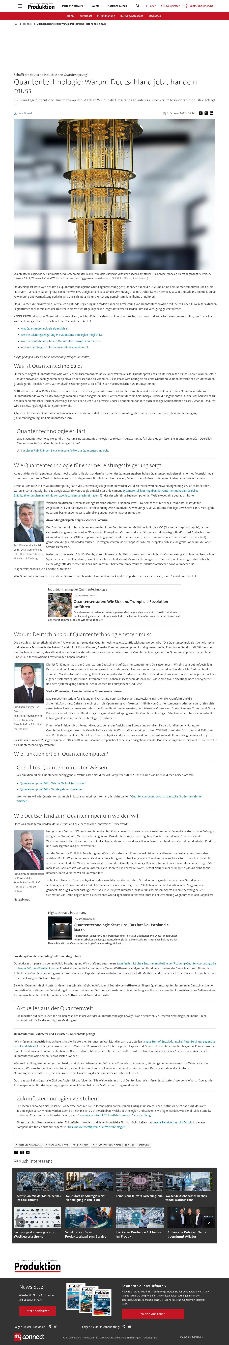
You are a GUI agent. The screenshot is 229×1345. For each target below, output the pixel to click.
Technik (69, 16)
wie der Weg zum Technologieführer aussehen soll (58, 347)
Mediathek (155, 16)
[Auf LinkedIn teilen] (212, 113)
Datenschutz (75, 1337)
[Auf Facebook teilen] (201, 113)
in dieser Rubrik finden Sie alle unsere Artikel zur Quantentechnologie (65, 450)
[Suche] (137, 6)
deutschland (81, 1145)
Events (95, 6)
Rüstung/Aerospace (131, 16)
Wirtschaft (85, 16)
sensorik (144, 1145)
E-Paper (151, 6)
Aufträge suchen (117, 6)
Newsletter (173, 6)
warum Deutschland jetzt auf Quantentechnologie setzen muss (60, 341)
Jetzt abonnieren (37, 1311)
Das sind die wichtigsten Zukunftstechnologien (97, 1127)
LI (56, 1326)
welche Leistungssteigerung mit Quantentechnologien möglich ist (61, 335)
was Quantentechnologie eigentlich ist (44, 328)
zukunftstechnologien (107, 1145)
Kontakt (147, 1337)
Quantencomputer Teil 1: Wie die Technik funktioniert (53, 783)
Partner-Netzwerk (72, 6)
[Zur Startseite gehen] (41, 5)
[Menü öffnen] (20, 6)
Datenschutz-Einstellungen (127, 1337)
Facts (155, 1337)
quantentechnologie (29, 1145)
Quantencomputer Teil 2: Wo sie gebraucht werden (51, 789)
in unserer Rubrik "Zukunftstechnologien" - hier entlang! (117, 1115)
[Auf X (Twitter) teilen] (206, 113)
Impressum (88, 1337)
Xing (50, 1326)
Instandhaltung (106, 16)
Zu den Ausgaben (153, 1314)
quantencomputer (57, 1145)
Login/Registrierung (201, 6)
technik (129, 1145)
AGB (65, 1337)
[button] (20, 1222)
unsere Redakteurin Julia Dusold (172, 1122)
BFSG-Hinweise (104, 1337)
